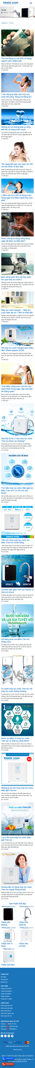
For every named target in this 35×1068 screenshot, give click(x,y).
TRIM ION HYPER (6, 988)
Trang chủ (5, 12)
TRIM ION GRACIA (6, 991)
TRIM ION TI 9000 (6, 999)
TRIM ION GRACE (6, 994)
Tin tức (11, 12)
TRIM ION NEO (5, 996)
